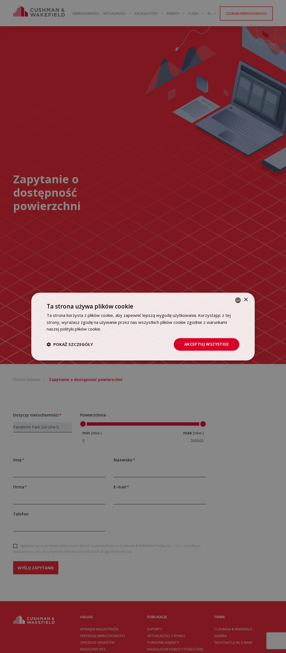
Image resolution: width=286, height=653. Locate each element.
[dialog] (143, 326)
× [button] (246, 300)
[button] (70, 344)
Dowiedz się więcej (120, 329)
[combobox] (238, 300)
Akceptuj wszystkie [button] (206, 344)
